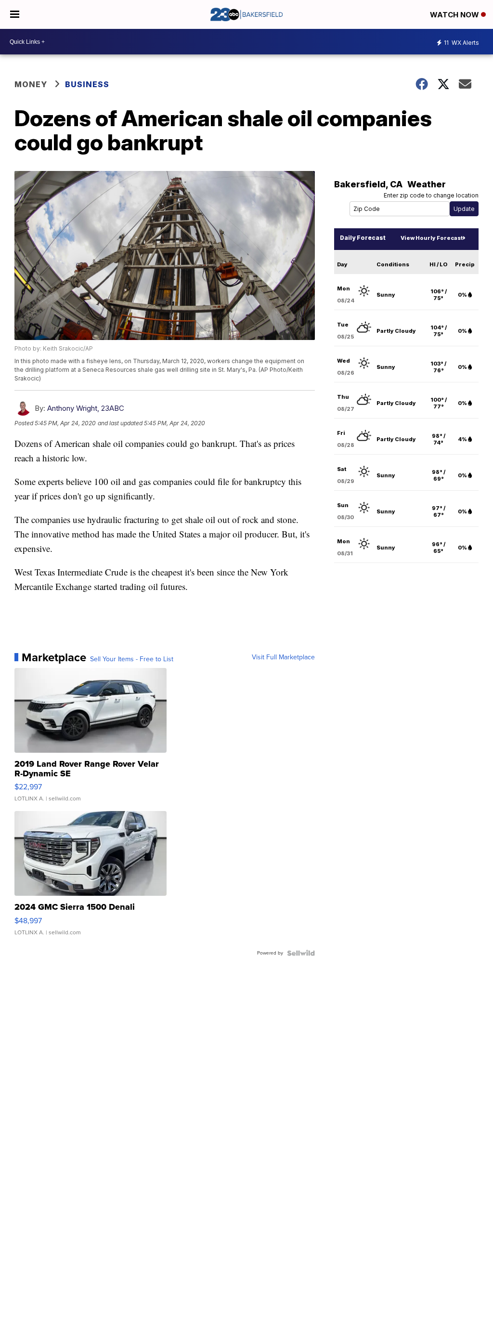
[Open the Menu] (14, 14)
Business (87, 84)
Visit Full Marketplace (283, 657)
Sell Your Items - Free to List (131, 659)
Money (30, 84)
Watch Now (455, 14)
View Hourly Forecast (432, 238)
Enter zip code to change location (431, 195)
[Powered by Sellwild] (301, 953)
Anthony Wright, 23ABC (85, 408)
